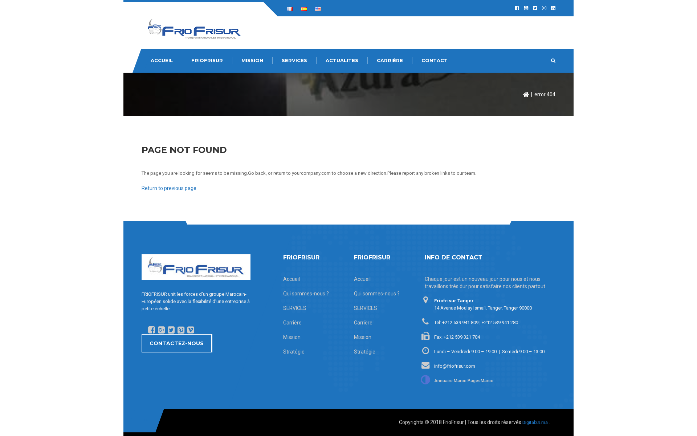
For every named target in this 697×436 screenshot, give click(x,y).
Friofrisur (207, 60)
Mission (252, 60)
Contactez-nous (177, 343)
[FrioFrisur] (194, 28)
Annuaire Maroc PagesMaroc (463, 380)
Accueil (162, 60)
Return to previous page (169, 188)
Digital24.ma (535, 422)
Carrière (390, 60)
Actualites (342, 60)
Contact (434, 60)
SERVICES (294, 60)
